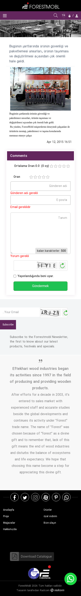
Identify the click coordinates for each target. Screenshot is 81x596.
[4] (43, 177)
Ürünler (48, 510)
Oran (17, 177)
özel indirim (50, 516)
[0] (51, 166)
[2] (35, 177)
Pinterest (56, 497)
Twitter (25, 497)
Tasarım (21, 590)
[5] (48, 177)
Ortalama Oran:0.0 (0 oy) (31, 166)
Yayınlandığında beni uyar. (36, 276)
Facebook (14, 497)
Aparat (45, 497)
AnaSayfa (8, 510)
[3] (39, 177)
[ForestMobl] (40, 5)
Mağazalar (9, 523)
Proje (6, 516)
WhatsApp (66, 497)
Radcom (45, 590)
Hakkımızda (10, 529)
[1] (31, 177)
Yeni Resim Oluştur (62, 265)
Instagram (35, 497)
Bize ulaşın (50, 523)
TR (64, 15)
